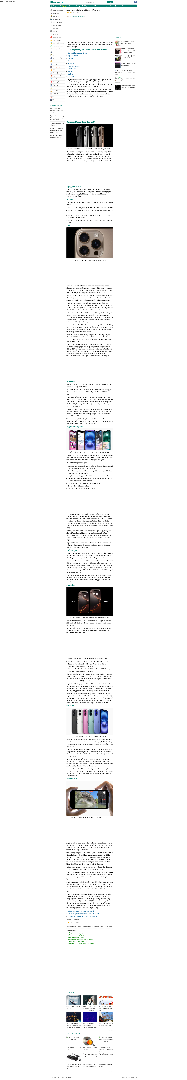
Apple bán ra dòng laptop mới (75, 934)
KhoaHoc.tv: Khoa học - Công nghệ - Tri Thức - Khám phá (58, 2)
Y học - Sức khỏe (120, 6)
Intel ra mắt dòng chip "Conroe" (76, 937)
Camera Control (108, 926)
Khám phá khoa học (75, 6)
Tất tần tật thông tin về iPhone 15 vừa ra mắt (83, 916)
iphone (74, 926)
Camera (70, 61)
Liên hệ (64, 1077)
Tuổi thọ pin (72, 69)
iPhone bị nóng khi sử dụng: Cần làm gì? (81, 911)
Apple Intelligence (74, 66)
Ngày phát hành (73, 56)
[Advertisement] (89, 29)
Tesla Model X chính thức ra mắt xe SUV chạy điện (81, 943)
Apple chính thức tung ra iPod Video (77, 932)
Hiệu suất (71, 63)
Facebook (69, 1077)
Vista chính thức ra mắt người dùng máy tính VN (80, 939)
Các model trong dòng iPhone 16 (78, 53)
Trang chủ (55, 6)
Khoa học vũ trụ (100, 6)
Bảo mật (58, 1077)
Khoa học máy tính (79, 16)
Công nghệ (64, 6)
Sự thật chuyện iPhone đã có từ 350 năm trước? (83, 914)
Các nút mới (72, 77)
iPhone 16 (79, 926)
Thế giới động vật (88, 6)
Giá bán (70, 58)
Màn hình (71, 71)
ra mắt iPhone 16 (88, 926)
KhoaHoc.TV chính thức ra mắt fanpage (78, 941)
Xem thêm (110, 1030)
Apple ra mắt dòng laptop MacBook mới (78, 935)
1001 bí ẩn (110, 6)
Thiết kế (70, 74)
